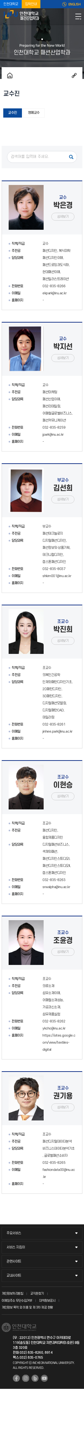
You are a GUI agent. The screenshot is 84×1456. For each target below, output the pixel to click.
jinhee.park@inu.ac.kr (57, 732)
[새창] (16, 1378)
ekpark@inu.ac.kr (54, 293)
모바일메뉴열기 (78, 16)
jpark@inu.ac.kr (53, 435)
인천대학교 (11, 4)
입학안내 (31, 4)
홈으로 (10, 75)
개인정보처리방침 (12, 1293)
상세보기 (63, 217)
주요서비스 (14, 1233)
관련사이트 (14, 1261)
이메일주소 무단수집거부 (17, 1300)
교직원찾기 (37, 1293)
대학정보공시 (47, 1300)
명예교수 (34, 113)
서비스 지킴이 (16, 1247)
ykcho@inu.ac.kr (54, 1028)
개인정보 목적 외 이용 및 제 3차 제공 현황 (27, 1307)
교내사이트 (14, 1276)
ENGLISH (74, 4)
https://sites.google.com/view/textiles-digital (58, 1043)
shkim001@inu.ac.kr (56, 576)
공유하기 (74, 75)
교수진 (12, 113)
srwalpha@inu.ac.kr (56, 887)
